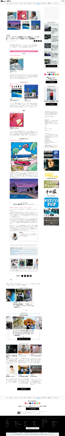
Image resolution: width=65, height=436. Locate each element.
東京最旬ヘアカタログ (10, 376)
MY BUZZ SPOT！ (34, 376)
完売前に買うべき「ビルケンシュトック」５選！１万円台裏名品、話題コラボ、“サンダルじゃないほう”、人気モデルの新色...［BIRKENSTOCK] (54, 47)
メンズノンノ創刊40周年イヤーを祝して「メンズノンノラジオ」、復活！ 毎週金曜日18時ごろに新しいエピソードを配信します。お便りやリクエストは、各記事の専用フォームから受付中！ (23, 360)
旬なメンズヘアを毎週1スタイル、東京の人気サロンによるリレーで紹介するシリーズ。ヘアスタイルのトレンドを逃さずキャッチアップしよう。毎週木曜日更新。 (11, 381)
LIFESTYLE (8, 35)
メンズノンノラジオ (22, 355)
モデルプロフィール (44, 3)
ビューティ (25, 3)
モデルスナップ (30, 3)
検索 (62, 1)
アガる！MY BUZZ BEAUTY (36, 355)
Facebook (51, 74)
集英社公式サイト (19, 432)
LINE (41, 41)
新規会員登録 (33, 408)
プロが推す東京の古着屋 (23, 376)
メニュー (64, 1)
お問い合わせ (34, 432)
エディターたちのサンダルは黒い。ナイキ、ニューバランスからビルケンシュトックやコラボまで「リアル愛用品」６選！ (29, 268)
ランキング (16, 3)
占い (51, 3)
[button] (15, 270)
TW (34, 41)
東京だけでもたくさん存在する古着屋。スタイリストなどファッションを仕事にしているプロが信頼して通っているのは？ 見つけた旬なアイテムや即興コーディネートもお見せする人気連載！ (23, 381)
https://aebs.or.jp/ (39, 413)
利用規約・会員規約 (45, 432)
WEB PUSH (58, 74)
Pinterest (53, 74)
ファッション (21, 3)
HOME (7, 283)
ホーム (7, 3)
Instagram (45, 74)
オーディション (11, 3)
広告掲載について (39, 432)
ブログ (34, 3)
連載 (48, 3)
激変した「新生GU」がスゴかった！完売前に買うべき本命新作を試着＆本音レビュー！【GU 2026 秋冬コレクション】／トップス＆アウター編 (54, 55)
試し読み (52, 104)
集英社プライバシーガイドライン (27, 432)
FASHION (15, 302)
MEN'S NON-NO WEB (3, 1)
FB (37, 41)
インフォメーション (55, 3)
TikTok (47, 74)
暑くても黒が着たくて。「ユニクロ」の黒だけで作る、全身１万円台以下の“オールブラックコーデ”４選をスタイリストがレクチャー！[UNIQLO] (54, 31)
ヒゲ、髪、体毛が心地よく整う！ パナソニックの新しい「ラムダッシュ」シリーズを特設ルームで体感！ (37, 268)
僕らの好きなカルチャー (19, 283)
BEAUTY (33, 302)
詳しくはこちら (51, 434)
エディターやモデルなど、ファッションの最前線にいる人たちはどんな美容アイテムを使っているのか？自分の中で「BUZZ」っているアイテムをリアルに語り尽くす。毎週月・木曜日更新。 (35, 360)
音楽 (11, 279)
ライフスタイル (38, 3)
